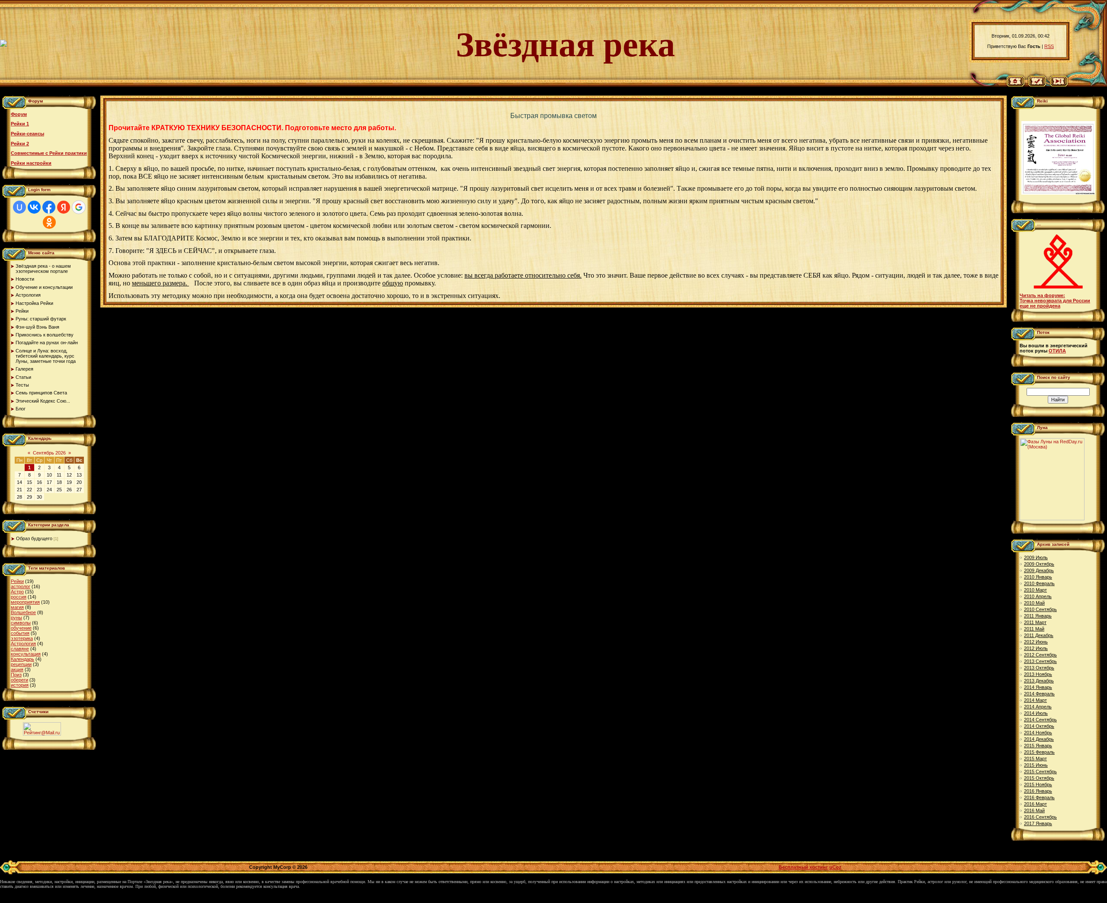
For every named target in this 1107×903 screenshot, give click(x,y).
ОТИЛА (1057, 350)
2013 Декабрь (1039, 680)
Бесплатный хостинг (803, 867)
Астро (17, 591)
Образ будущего (34, 538)
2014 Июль (1036, 713)
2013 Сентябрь (1040, 661)
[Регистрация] (1037, 84)
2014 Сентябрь (1040, 719)
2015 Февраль (1039, 752)
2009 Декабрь (1039, 570)
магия (17, 607)
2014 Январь (1038, 687)
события (20, 633)
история (20, 685)
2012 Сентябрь (1040, 654)
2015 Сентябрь (1040, 771)
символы (21, 622)
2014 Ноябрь (1038, 732)
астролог (20, 586)
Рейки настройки (31, 163)
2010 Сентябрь (1040, 609)
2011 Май (1034, 628)
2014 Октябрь (1039, 726)
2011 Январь (1038, 615)
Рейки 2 (20, 143)
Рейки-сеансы (27, 133)
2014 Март (1035, 700)
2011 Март (1035, 622)
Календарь (22, 659)
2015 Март (1035, 758)
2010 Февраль (1039, 583)
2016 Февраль (1039, 797)
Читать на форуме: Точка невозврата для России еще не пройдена (1055, 300)
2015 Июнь (1036, 765)
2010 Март (1035, 589)
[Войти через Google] (79, 207)
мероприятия (25, 602)
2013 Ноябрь (1038, 674)
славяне (20, 648)
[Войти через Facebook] (48, 207)
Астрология (23, 643)
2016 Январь (1038, 791)
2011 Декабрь (1038, 635)
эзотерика (22, 638)
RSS (1049, 46)
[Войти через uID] (19, 207)
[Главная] (1015, 84)
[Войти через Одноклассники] (49, 222)
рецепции (21, 664)
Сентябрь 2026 (49, 452)
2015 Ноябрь (1038, 784)
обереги (19, 679)
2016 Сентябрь (1040, 817)
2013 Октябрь (1039, 667)
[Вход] (1059, 84)
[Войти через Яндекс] (63, 207)
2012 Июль (1036, 648)
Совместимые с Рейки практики (49, 153)
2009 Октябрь (1039, 564)
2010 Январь (1038, 577)
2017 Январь (1038, 823)
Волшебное (23, 612)
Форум (19, 114)
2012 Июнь (1036, 641)
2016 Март (1035, 804)
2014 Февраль (1039, 693)
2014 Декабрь (1039, 739)
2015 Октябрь (1039, 778)
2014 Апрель (1038, 706)
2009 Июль (1036, 557)
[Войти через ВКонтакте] (34, 207)
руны (16, 617)
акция (17, 669)
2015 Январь (1038, 745)
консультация (26, 653)
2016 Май (1034, 810)
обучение (21, 628)
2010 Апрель (1038, 596)
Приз (16, 674)
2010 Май (1034, 602)
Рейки (17, 581)
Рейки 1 (20, 123)
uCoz (835, 867)
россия (18, 596)
